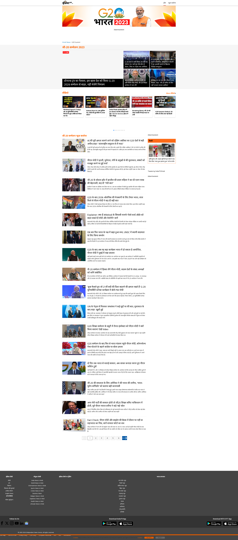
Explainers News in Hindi (37, 499)
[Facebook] (2, 523)
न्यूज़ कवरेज (172, 3)
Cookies (75, 538)
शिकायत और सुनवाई (9, 488)
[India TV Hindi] (67, 2)
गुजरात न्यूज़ (122, 499)
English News (9, 493)
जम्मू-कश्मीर (122, 509)
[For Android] (214, 523)
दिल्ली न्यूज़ (122, 483)
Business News (37, 493)
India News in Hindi (37, 480)
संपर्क (9, 480)
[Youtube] (17, 523)
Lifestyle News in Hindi (37, 504)
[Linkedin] (22, 523)
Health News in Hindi (37, 501)
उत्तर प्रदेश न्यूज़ (122, 480)
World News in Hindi (37, 483)
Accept (149, 538)
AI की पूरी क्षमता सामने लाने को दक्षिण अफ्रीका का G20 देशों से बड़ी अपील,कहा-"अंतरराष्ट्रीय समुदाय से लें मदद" (115, 142)
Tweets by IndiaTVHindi (156, 171)
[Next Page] (124, 438)
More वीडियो (170, 93)
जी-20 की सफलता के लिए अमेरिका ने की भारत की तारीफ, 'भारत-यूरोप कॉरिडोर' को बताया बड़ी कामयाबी (115, 384)
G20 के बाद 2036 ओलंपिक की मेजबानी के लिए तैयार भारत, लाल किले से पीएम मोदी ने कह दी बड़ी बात (115, 199)
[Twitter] (7, 523)
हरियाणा (122, 504)
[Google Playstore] (109, 523)
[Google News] (26, 523)
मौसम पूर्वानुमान (9, 500)
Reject (160, 538)
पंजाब (122, 501)
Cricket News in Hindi (37, 491)
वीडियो (65, 92)
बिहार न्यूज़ (122, 488)
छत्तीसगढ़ (122, 506)
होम (164, 3)
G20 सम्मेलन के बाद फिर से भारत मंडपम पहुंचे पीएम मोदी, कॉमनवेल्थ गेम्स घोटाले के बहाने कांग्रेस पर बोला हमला (116, 345)
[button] (113, 130)
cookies (140, 538)
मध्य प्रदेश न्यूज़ (122, 491)
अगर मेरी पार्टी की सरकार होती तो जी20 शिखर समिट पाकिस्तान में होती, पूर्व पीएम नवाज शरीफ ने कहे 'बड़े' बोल (115, 404)
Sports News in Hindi (37, 488)
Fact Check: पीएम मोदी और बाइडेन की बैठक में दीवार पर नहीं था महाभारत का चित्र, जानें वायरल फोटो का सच (115, 421)
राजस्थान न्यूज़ (122, 496)
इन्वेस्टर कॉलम (9, 491)
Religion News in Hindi (37, 496)
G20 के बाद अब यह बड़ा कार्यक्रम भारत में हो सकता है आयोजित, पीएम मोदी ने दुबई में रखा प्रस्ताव (114, 251)
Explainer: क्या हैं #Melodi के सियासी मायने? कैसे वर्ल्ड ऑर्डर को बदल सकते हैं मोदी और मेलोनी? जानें (115, 216)
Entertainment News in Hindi (37, 485)
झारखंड (122, 512)
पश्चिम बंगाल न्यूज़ (122, 485)
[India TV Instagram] (12, 523)
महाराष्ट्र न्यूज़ (122, 493)
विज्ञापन (9, 485)
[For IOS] (230, 523)
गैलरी (151, 141)
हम (9, 483)
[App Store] (125, 523)
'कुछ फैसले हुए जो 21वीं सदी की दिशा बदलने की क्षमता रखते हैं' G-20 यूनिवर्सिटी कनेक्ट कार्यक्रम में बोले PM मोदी (116, 288)
